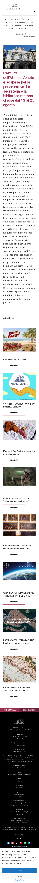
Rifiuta (19, 877)
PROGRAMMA (10, 710)
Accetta (19, 871)
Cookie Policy (19, 880)
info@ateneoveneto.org (19, 743)
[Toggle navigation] (34, 11)
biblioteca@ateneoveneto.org (13, 829)
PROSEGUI (14, 365)
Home (6, 19)
